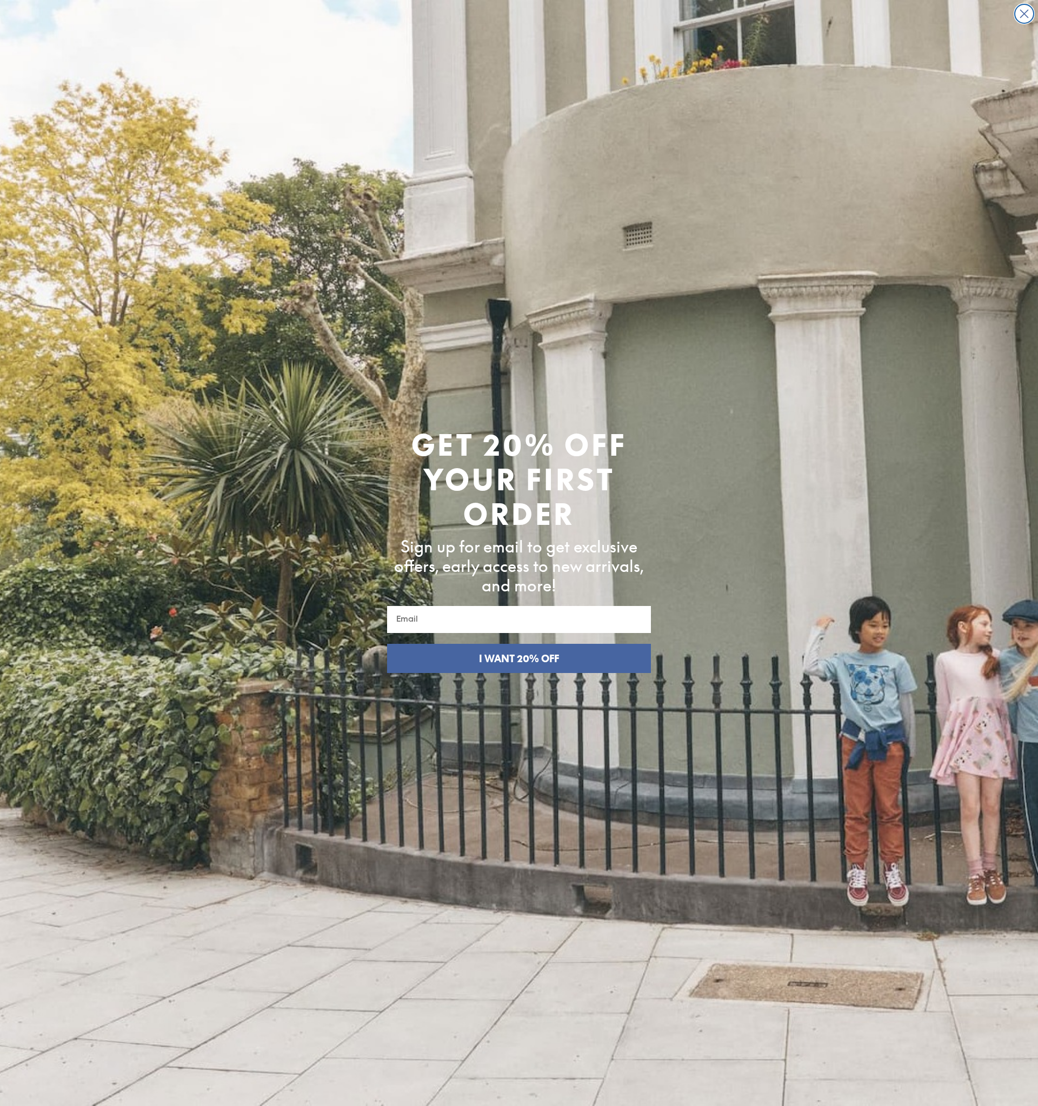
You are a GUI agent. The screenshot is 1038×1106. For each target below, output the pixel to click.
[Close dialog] (1024, 13)
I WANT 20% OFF (519, 658)
